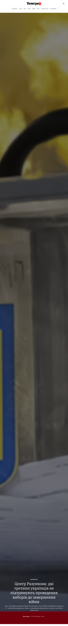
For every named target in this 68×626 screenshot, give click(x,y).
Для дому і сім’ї (44, 8)
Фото (25, 8)
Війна (34, 8)
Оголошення (53, 8)
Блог (38, 8)
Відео (29, 8)
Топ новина (14, 8)
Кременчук (34, 579)
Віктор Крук (26, 616)
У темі (20, 8)
